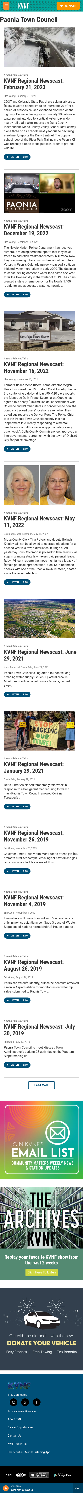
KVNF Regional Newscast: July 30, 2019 (39, 1030)
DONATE (70, 5)
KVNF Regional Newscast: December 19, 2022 (34, 230)
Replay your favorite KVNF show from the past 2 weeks (41, 1260)
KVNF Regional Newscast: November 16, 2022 (34, 367)
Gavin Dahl (9, 779)
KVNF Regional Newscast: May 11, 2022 (39, 521)
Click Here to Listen (41, 1272)
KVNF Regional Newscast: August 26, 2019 (34, 965)
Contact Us (14, 1435)
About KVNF (15, 1419)
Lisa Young (10, 95)
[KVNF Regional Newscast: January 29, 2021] (39, 731)
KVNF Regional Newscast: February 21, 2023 (34, 84)
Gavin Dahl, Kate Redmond (18, 533)
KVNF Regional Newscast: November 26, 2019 (34, 836)
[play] (5, 1488)
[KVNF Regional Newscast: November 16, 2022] (39, 331)
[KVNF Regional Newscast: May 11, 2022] (39, 485)
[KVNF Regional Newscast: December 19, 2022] (39, 193)
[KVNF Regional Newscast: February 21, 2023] (39, 47)
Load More (41, 1085)
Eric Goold (9, 848)
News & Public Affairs (16, 75)
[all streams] (78, 1488)
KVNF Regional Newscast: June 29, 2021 (40, 655)
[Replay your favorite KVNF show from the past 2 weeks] (41, 1218)
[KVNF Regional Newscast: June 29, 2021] (39, 618)
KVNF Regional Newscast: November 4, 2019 (34, 901)
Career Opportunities (20, 1427)
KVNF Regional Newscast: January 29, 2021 (34, 767)
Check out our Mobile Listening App (29, 1452)
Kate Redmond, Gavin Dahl (18, 667)
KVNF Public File (17, 1444)
